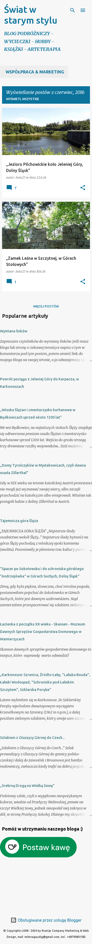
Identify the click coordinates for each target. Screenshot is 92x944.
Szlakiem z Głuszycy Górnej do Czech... (32, 738)
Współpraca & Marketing (35, 72)
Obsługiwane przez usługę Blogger (49, 920)
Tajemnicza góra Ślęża (19, 521)
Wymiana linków (13, 331)
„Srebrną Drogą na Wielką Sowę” (27, 786)
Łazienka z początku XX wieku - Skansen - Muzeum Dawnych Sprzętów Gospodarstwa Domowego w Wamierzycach (42, 631)
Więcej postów (46, 306)
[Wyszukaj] (73, 10)
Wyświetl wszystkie (22, 99)
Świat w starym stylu (30, 14)
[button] (83, 188)
